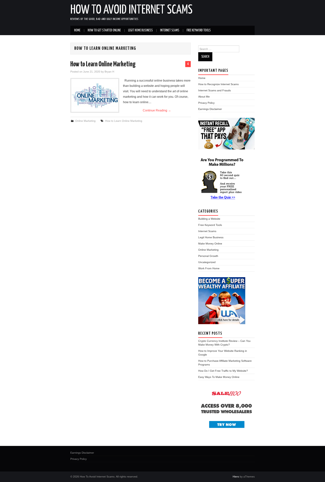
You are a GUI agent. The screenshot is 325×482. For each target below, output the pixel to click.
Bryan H (109, 71)
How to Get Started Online (104, 30)
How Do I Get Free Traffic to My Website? (223, 370)
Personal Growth (208, 255)
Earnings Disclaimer (210, 108)
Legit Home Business (140, 30)
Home (77, 30)
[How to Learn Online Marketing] (94, 95)
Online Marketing (85, 120)
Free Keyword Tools (199, 30)
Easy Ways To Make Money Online (218, 376)
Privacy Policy (206, 102)
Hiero (236, 476)
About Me (204, 96)
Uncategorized (207, 262)
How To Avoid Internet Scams (131, 10)
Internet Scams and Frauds (214, 90)
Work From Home (208, 268)
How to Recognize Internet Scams (218, 84)
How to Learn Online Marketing (103, 64)
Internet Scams (169, 30)
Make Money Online (210, 243)
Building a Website (209, 218)
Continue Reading (157, 110)
